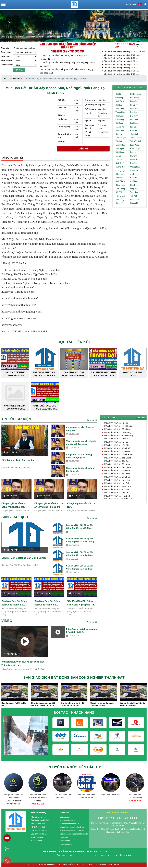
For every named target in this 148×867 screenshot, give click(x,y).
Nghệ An (133, 159)
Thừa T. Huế (135, 141)
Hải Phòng (134, 98)
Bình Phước (120, 181)
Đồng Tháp (120, 185)
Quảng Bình (120, 167)
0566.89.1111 (38, 798)
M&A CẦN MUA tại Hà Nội (116, 423)
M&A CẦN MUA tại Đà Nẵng (117, 429)
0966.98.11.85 (62, 798)
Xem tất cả (139, 45)
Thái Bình (134, 134)
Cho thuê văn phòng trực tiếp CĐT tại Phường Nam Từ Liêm (121, 74)
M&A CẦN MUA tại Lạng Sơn (117, 480)
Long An (133, 189)
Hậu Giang (134, 185)
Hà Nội (118, 94)
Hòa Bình (134, 105)
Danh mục (6, 52)
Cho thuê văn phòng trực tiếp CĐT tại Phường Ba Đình (121, 58)
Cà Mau (133, 181)
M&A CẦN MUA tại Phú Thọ (116, 489)
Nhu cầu (5, 48)
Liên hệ (83, 148)
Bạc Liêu (119, 178)
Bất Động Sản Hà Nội (40, 820)
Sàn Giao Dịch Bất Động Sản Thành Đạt (74, 373)
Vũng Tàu (134, 170)
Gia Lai (118, 156)
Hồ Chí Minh (135, 94)
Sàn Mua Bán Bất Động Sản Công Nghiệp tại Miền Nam (79, 553)
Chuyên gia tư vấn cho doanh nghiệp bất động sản (81, 442)
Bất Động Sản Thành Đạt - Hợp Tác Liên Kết (44, 374)
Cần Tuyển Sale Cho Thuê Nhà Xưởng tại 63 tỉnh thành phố (44, 407)
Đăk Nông (119, 152)
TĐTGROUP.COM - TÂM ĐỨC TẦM (67, 51)
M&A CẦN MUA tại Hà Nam (116, 442)
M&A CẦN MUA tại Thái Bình (117, 496)
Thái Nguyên (120, 138)
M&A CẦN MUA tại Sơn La (116, 493)
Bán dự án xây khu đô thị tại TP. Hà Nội (132, 704)
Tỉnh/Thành (6, 60)
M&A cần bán (16, 78)
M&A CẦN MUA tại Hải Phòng (117, 432)
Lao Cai (133, 127)
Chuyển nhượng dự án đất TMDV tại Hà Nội (72, 704)
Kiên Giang (120, 189)
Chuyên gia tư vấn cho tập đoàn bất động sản (79, 456)
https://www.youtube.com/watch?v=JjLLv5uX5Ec (81, 630)
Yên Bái (118, 141)
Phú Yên (133, 163)
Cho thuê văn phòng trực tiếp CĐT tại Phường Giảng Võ (121, 71)
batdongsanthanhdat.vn (69, 824)
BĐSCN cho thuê (38, 827)
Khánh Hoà (120, 145)
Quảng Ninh (135, 203)
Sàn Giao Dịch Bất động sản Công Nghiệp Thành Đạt (68, 45)
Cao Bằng (119, 119)
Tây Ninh (134, 192)
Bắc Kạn (119, 116)
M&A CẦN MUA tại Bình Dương (118, 435)
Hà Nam (118, 105)
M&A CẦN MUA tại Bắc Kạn (116, 461)
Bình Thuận (135, 149)
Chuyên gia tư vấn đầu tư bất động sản (80, 428)
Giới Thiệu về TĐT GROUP (132, 373)
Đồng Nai (134, 101)
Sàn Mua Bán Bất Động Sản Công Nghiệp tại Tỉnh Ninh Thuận (81, 603)
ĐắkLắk (133, 152)
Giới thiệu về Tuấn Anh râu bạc (18, 460)
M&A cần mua (37, 837)
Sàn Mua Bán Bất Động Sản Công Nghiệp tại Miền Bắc (79, 567)
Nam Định (119, 130)
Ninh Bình (134, 109)
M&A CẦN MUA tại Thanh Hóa (118, 454)
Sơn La (118, 134)
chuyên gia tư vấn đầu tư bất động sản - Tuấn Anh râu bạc (23, 663)
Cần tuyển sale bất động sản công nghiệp (15, 407)
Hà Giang (119, 123)
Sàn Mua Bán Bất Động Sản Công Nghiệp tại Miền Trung (80, 540)
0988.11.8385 (110, 801)
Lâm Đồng (134, 145)
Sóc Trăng (119, 192)
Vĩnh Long (119, 199)
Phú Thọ (133, 130)
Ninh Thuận (120, 163)
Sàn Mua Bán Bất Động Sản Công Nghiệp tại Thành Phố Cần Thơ (47, 603)
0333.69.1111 (135, 801)
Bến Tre (133, 178)
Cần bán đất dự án (39, 834)
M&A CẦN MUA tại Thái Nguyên (118, 499)
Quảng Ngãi (120, 170)
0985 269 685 (13, 804)
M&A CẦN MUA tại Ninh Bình (117, 451)
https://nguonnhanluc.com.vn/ (72, 830)
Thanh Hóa (120, 112)
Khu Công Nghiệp (38, 817)
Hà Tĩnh (133, 156)
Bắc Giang (134, 112)
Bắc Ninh (134, 116)
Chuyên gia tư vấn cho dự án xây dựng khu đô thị (48, 505)
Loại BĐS (5, 56)
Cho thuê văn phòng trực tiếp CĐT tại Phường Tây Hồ (121, 55)
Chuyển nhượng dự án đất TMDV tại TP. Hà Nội (43, 704)
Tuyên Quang (135, 138)
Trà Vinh (133, 196)
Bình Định (119, 149)
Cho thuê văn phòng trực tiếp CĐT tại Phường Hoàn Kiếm (121, 61)
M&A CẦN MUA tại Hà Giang (117, 473)
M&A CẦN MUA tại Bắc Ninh (117, 464)
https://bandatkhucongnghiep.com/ (74, 834)
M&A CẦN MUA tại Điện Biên (117, 470)
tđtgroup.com (65, 817)
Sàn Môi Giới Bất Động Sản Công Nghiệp (23, 558)
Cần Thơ (119, 174)
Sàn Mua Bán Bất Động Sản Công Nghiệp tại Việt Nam (79, 526)
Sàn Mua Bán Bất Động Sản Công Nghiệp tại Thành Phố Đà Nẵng (14, 603)
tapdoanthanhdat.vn (68, 820)
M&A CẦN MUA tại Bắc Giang (117, 458)
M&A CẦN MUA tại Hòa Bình (117, 445)
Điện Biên (134, 119)
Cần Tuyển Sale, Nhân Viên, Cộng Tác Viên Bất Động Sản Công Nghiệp (103, 374)
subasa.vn (64, 837)
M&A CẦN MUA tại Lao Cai (116, 483)
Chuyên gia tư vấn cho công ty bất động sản (13, 505)
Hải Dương (134, 199)
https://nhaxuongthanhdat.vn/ (72, 827)
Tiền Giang (120, 196)
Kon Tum (119, 159)
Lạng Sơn (119, 127)
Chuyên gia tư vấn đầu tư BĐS (81, 505)
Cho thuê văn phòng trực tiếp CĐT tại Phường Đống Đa (121, 64)
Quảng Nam (135, 167)
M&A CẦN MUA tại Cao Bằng (117, 467)
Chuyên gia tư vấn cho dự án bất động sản (80, 469)
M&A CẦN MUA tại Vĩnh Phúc (117, 448)
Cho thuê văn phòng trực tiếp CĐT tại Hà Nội (124, 52)
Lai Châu (134, 123)
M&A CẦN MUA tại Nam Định (117, 486)
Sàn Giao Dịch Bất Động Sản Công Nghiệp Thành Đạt (15, 374)
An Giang (134, 174)
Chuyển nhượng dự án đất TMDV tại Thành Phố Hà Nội (13, 704)
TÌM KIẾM (19, 70)
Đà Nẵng (119, 98)
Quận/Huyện (7, 65)
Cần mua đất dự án (39, 830)
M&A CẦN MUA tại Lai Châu (117, 477)
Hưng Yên (119, 203)
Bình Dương (120, 101)
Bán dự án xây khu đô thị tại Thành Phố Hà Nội (103, 704)
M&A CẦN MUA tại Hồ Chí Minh (118, 426)
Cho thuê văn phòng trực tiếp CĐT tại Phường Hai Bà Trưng (121, 67)
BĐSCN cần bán (38, 824)
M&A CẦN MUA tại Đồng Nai (117, 439)
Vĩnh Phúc (119, 109)
